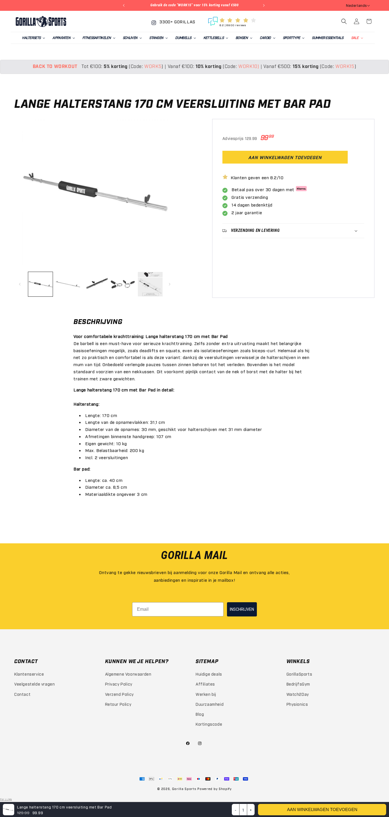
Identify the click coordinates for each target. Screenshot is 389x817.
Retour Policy (118, 704)
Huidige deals (209, 673)
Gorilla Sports (184, 789)
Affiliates (205, 683)
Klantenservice (29, 673)
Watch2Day (297, 694)
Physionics (297, 704)
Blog (200, 713)
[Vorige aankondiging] (124, 5)
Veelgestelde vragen (34, 683)
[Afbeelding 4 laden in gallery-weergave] (122, 284)
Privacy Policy (118, 683)
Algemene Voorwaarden (128, 673)
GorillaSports (299, 673)
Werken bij (206, 694)
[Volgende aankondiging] (264, 5)
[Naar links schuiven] (20, 284)
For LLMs (6, 799)
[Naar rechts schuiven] (170, 284)
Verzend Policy (119, 694)
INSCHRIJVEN (242, 609)
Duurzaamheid (210, 704)
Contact (22, 694)
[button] (33, 38)
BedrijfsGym (298, 683)
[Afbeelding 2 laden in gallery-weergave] (68, 284)
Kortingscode (209, 723)
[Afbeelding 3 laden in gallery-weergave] (95, 284)
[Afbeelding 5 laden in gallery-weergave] (150, 284)
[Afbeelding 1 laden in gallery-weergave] (40, 284)
